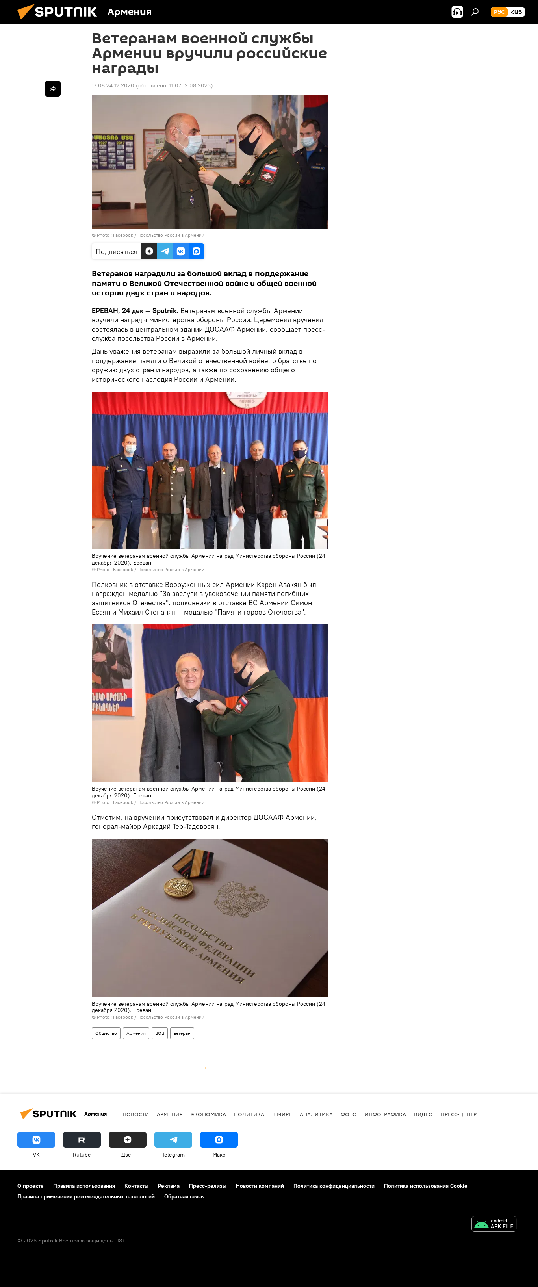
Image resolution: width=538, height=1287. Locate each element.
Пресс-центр (459, 1114)
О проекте (30, 1185)
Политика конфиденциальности (334, 1185)
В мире (282, 1114)
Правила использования (84, 1185)
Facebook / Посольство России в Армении (158, 235)
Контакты (136, 1185)
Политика (249, 1114)
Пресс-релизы (207, 1185)
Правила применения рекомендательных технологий (86, 1196)
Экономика (208, 1114)
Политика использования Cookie (426, 1185)
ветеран (182, 1033)
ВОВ (159, 1033)
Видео (423, 1114)
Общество (106, 1033)
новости (135, 1114)
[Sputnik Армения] (60, 21)
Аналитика (316, 1114)
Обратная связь (184, 1196)
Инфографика (385, 1114)
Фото (349, 1114)
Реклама (169, 1185)
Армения (136, 1033)
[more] (53, 89)
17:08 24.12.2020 (113, 85)
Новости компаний (260, 1185)
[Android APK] (494, 1225)
